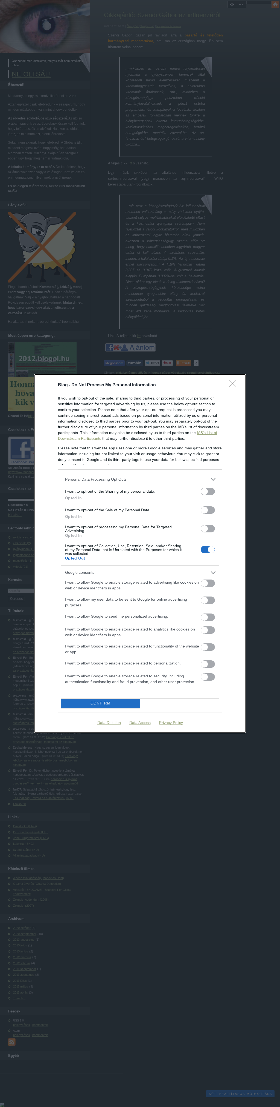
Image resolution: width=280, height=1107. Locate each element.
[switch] (208, 491)
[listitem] (140, 479)
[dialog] (140, 554)
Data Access (140, 722)
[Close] (234, 385)
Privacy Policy (171, 722)
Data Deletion (109, 722)
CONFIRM (101, 703)
